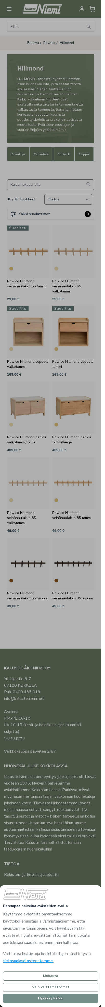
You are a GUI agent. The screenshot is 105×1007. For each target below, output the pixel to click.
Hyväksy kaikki (50, 998)
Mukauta (50, 976)
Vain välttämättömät (50, 987)
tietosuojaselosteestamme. (28, 961)
